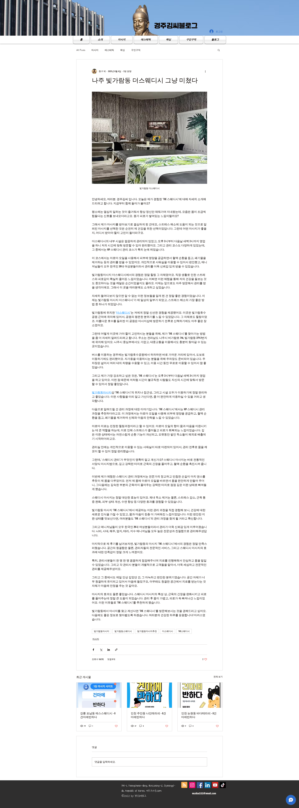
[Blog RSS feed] (184, 785)
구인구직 (135, 50)
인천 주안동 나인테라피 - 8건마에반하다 (148, 715)
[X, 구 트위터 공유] (101, 649)
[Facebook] (200, 785)
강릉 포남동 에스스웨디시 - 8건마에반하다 (97, 715)
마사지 (94, 50)
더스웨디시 (167, 631)
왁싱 (122, 50)
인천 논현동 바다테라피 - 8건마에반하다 (198, 715)
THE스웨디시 (184, 631)
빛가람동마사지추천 (147, 631)
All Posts (80, 50)
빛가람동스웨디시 (123, 631)
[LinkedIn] (207, 785)
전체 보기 (218, 676)
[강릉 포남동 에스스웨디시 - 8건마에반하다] (98, 695)
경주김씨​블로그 (176, 26)
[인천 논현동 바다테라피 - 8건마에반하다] (200, 695)
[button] (218, 50)
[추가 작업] (205, 71)
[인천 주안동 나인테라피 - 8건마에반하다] (149, 695)
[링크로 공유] (116, 649)
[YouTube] (215, 785)
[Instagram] (192, 785)
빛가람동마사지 (101, 631)
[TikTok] (223, 785)
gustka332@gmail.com (204, 793)
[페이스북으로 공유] (93, 649)
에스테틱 (109, 50)
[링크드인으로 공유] (108, 649)
